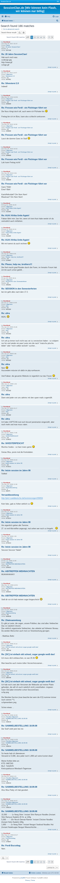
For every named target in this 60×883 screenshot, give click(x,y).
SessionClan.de (6, 1)
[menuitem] (7, 16)
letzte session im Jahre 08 (14, 463)
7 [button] (49, 37)
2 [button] (34, 37)
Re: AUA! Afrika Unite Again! (15, 215)
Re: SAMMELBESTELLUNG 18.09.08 (19, 726)
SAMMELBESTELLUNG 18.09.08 (16, 718)
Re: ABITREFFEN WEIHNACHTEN (18, 571)
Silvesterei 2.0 (10, 76)
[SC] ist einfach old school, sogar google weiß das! (22, 647)
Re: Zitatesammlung (11, 620)
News (8, 45)
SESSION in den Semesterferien (16, 281)
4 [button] (40, 37)
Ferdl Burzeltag (10, 838)
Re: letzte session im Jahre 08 (15, 470)
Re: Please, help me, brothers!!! (16, 264)
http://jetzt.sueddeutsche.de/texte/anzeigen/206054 (22, 498)
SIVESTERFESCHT (12, 436)
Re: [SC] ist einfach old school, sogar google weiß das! (28, 654)
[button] (28, 37)
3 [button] (37, 37)
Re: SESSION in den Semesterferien (19, 288)
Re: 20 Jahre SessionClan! (14, 54)
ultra (7, 306)
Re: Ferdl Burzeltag (10, 845)
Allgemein (9, 74)
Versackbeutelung (11, 487)
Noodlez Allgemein (12, 717)
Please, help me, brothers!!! (14, 257)
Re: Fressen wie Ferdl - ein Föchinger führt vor (24, 107)
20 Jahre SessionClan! (13, 47)
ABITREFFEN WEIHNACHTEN (15, 564)
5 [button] (44, 37)
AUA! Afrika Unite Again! (13, 208)
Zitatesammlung (11, 613)
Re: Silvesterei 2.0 (10, 83)
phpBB (22, 878)
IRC (58, 1)
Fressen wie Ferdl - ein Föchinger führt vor (19, 100)
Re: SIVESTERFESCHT (12, 443)
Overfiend (6, 42)
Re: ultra (5, 313)
